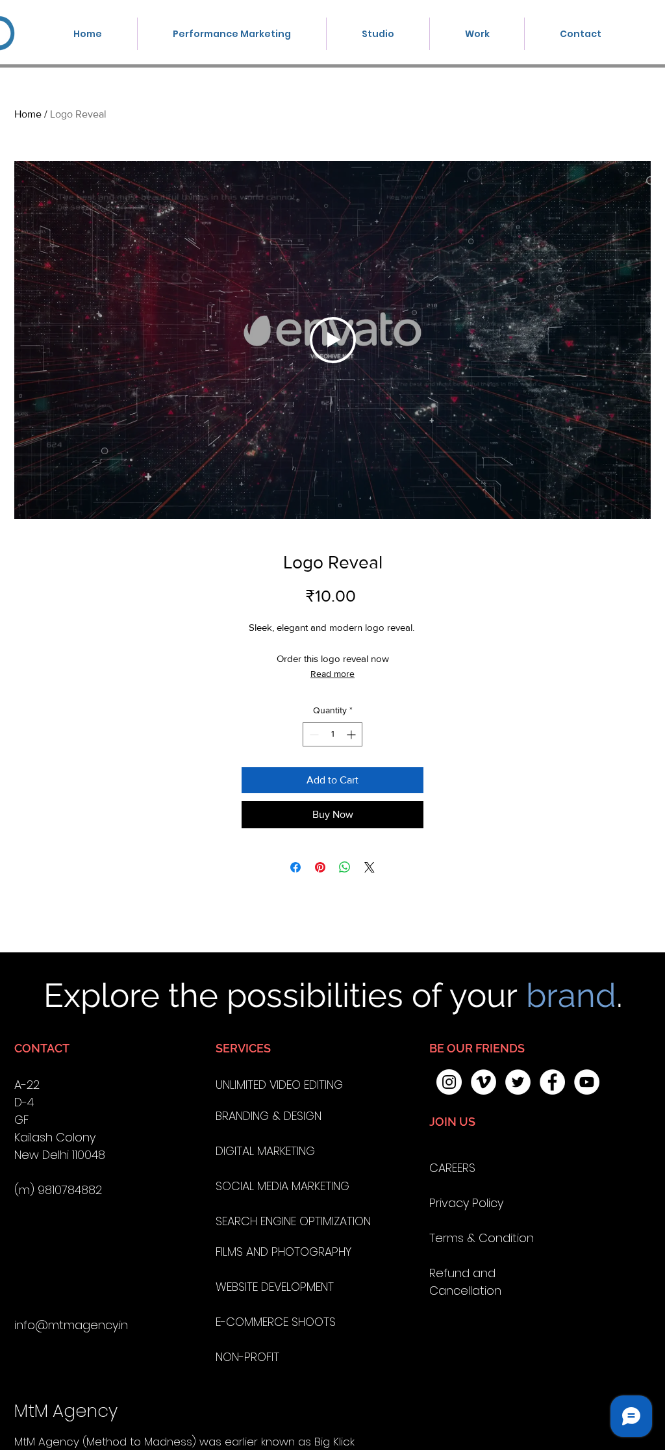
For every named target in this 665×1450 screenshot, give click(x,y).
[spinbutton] (332, 734)
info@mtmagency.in (71, 1325)
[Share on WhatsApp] (345, 867)
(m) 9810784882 (58, 1190)
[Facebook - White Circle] (552, 1082)
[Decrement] (313, 734)
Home (28, 114)
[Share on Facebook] (295, 867)
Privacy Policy (466, 1203)
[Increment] (352, 734)
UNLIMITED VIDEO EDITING (279, 1084)
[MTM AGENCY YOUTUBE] (586, 1082)
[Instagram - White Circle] (449, 1082)
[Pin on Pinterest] (320, 867)
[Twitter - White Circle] (518, 1082)
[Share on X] (369, 867)
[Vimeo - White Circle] (483, 1082)
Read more (332, 673)
